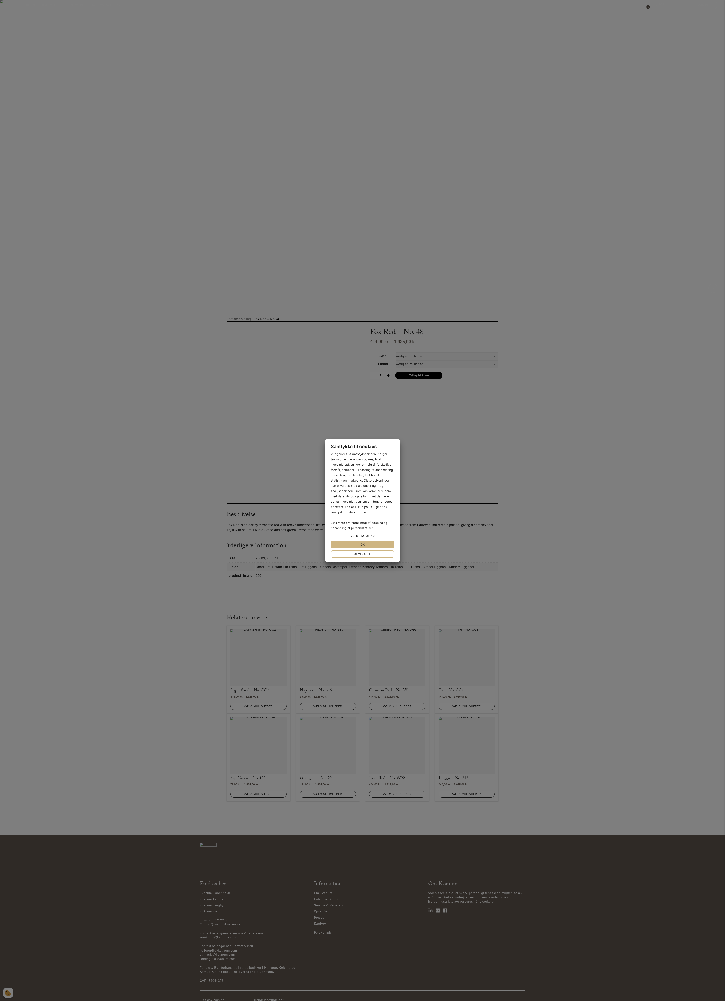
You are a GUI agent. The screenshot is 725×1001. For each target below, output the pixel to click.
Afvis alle (362, 554)
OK (362, 544)
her (370, 528)
